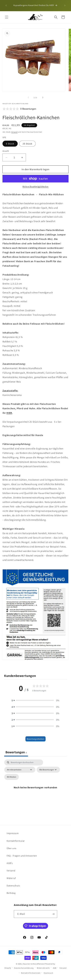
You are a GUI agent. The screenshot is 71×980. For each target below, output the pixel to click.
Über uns (11, 848)
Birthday (11, 893)
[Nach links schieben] (28, 97)
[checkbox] (11, 777)
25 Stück (27, 143)
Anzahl (5, 151)
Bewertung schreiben (35, 739)
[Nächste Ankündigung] (65, 5)
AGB (54, 968)
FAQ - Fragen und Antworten (22, 855)
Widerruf (11, 878)
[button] (6, 17)
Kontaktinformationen (30, 973)
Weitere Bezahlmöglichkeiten (35, 186)
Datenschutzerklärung (24, 968)
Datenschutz (13, 885)
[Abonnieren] (53, 914)
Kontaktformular (16, 840)
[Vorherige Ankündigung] (6, 5)
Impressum (13, 833)
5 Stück (10, 143)
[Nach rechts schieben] (42, 97)
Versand (14, 132)
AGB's (10, 863)
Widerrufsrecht (43, 968)
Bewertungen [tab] (16, 752)
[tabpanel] (35, 791)
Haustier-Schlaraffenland (34, 964)
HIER (9, 412)
